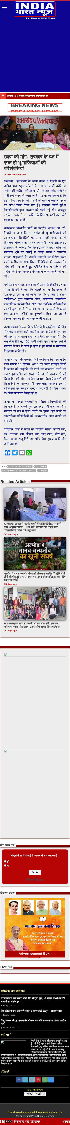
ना (8, 865)
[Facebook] (19, 1079)
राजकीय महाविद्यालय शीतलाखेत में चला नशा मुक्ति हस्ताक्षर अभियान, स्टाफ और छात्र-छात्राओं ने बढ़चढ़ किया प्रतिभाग (32, 625)
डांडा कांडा (42, 470)
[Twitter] (25, 1079)
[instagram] (51, 1079)
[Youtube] (38, 1079)
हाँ (8, 861)
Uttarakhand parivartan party (18, 470)
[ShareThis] (45, 1079)
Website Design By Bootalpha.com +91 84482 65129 (35, 1112)
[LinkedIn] (32, 1079)
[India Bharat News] (35, 10)
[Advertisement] (35, 57)
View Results (35, 879)
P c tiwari (41, 466)
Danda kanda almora (20, 466)
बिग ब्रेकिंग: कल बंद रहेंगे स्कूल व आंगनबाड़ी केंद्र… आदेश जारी (31, 1011)
